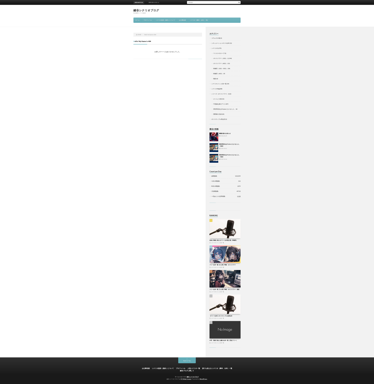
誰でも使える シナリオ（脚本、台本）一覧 (217, 368)
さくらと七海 (217, 99)
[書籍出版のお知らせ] (213, 136)
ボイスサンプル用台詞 (218, 119)
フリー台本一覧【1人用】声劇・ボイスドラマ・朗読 (224, 289)
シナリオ (214, 48)
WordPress (203, 379)
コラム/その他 (215, 38)
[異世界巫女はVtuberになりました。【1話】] (213, 158)
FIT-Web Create (186, 379)
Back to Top (187, 361)
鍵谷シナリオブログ (146, 10)
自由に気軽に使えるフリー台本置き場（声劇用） (223, 240)
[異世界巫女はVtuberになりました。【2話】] (213, 147)
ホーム (137, 20)
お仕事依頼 (182, 20)
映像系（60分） (218, 73)
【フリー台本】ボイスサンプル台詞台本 (220, 316)
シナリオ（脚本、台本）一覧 (199, 20)
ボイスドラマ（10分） (220, 58)
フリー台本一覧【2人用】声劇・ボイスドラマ (222, 265)
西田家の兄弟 (217, 114)
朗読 (214, 78)
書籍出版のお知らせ (225, 133)
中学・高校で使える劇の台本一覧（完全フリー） (223, 340)
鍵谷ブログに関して (187, 371)
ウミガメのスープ (218, 53)
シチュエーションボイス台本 (220, 43)
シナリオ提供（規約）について (165, 20)
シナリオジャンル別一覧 (218, 84)
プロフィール (148, 20)
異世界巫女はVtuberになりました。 (224, 109)
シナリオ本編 (215, 89)
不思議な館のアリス (219, 104)
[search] (239, 2)
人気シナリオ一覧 (194, 368)
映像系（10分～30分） (220, 68)
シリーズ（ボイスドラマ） (219, 94)
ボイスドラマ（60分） (220, 63)
